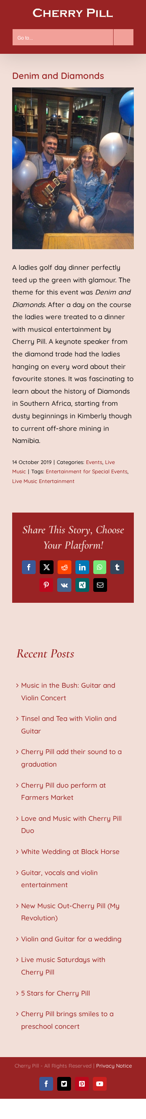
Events (94, 462)
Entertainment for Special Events (86, 471)
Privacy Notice (114, 1065)
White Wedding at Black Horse (70, 851)
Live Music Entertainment (43, 481)
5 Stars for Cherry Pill (55, 993)
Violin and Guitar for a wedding (71, 939)
